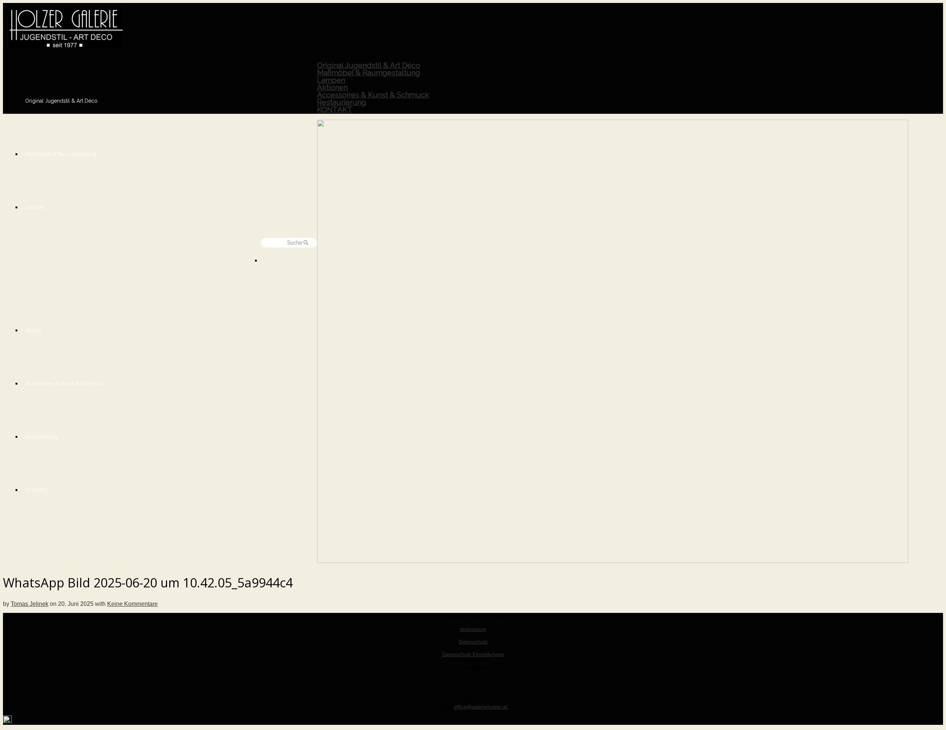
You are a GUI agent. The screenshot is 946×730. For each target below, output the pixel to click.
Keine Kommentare (132, 604)
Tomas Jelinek (29, 604)
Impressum (473, 629)
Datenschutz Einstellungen (473, 654)
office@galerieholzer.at (481, 707)
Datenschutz (473, 642)
